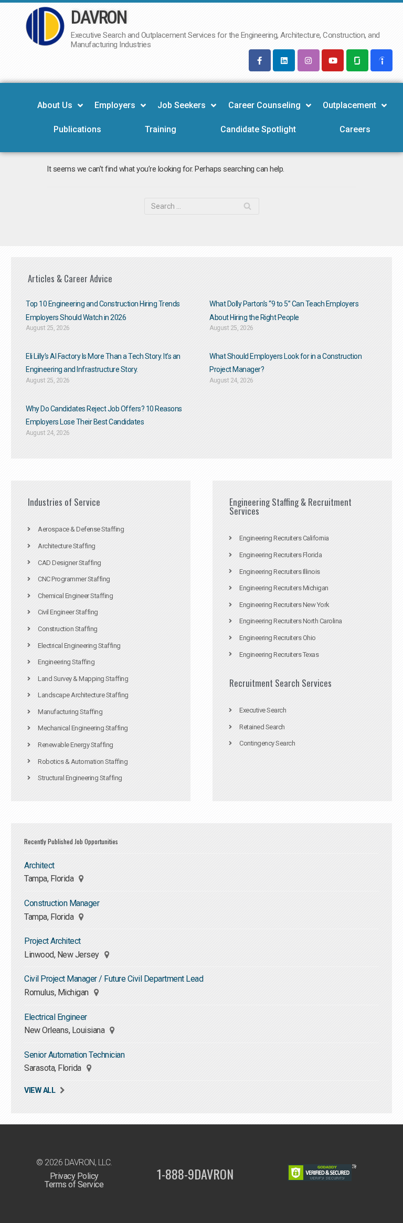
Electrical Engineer (55, 1017)
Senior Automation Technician (74, 1055)
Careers (355, 129)
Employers (114, 105)
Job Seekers (181, 105)
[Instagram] (309, 60)
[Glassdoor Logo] (357, 60)
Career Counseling (264, 105)
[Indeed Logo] (381, 60)
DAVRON (98, 17)
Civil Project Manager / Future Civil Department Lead (113, 979)
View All (39, 1090)
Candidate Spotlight (258, 129)
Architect (39, 865)
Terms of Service (74, 1184)
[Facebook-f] (260, 60)
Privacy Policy (74, 1176)
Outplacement (349, 105)
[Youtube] (333, 60)
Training (160, 129)
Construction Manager (61, 903)
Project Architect (52, 941)
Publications (77, 129)
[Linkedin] (284, 60)
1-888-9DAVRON (195, 1173)
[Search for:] (201, 206)
